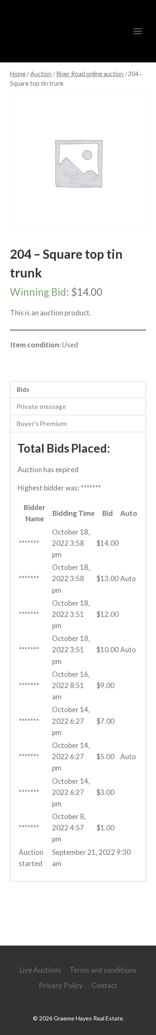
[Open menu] (137, 31)
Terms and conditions (102, 970)
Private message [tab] (41, 406)
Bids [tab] (23, 389)
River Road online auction (63, 363)
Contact (104, 985)
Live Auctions (40, 970)
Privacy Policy (61, 985)
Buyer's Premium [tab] (42, 423)
